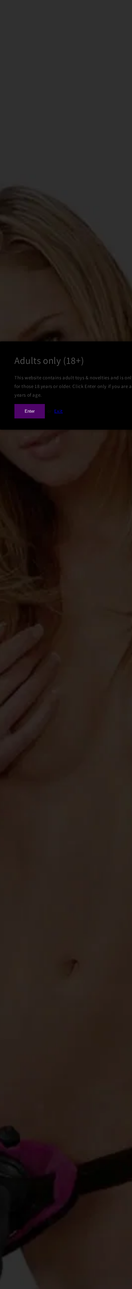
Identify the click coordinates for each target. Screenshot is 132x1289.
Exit (58, 411)
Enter (30, 411)
